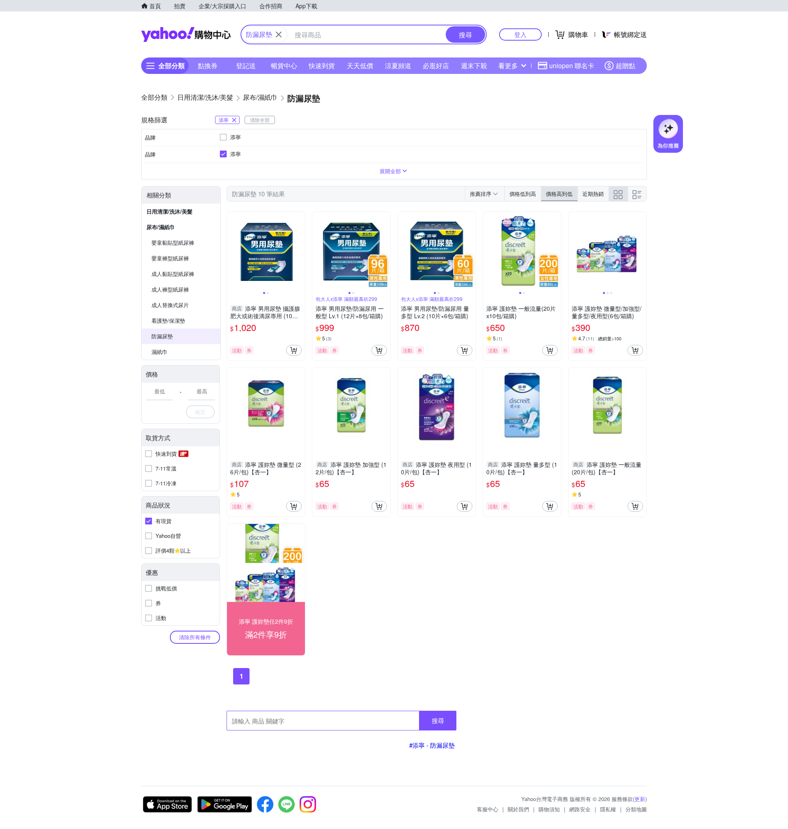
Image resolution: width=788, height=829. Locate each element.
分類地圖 (636, 809)
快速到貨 (322, 65)
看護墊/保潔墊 (168, 320)
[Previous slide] (232, 251)
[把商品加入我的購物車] (294, 350)
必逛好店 (436, 65)
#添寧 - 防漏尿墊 (432, 745)
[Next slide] (299, 251)
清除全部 (260, 119)
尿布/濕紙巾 (161, 227)
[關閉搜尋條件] (279, 34)
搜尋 (438, 720)
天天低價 (360, 65)
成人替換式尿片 (170, 305)
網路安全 (580, 809)
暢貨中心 (284, 65)
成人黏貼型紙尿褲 (172, 274)
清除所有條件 (195, 637)
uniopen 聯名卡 (571, 65)
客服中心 (487, 809)
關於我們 (518, 809)
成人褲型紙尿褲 (170, 289)
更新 (640, 799)
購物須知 (549, 809)
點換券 (208, 65)
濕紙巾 (159, 352)
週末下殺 (474, 65)
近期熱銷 (593, 193)
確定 (200, 412)
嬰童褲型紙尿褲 (170, 258)
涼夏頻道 (398, 65)
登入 (520, 34)
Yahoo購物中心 (186, 34)
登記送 (246, 65)
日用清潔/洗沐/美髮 (169, 211)
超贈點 (625, 65)
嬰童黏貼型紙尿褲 (172, 242)
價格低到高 (522, 193)
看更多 (508, 65)
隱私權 (608, 809)
